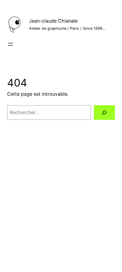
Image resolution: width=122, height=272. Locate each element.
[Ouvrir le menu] (10, 44)
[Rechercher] (104, 112)
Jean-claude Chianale (53, 21)
